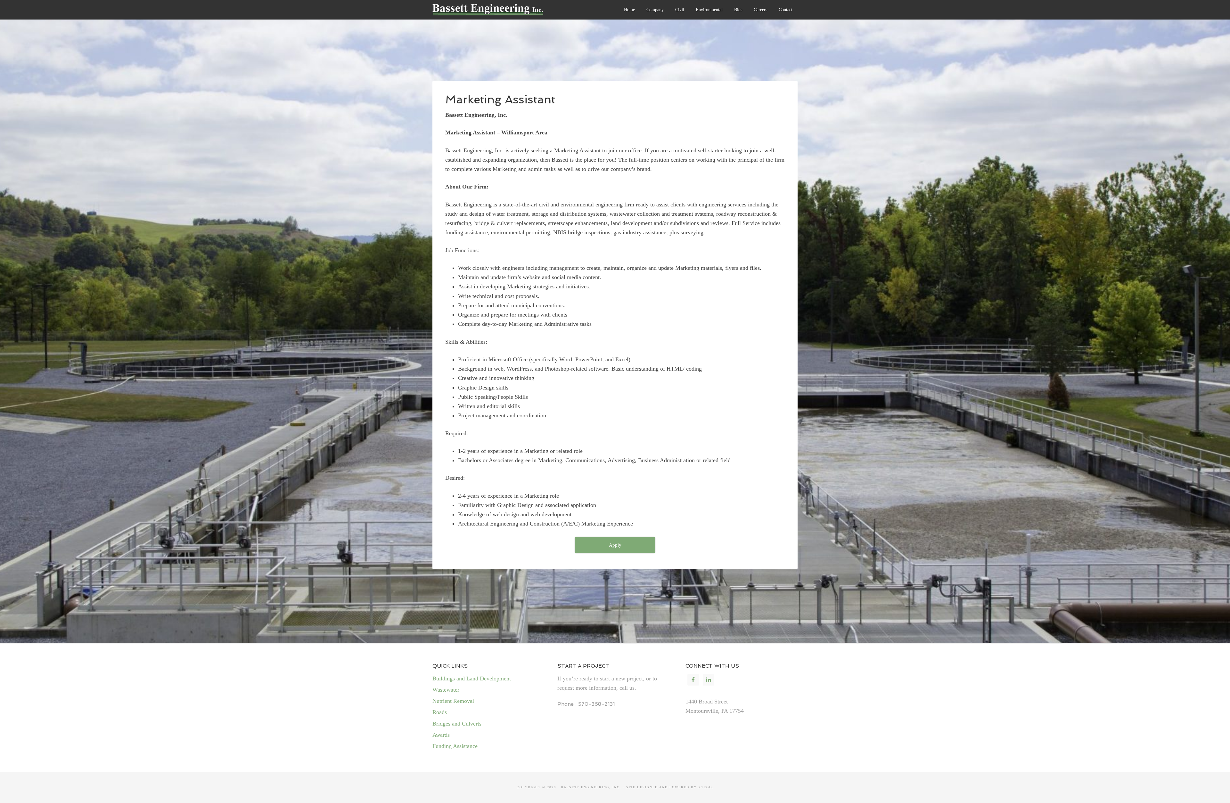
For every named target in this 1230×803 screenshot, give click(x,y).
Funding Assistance (455, 746)
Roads (439, 712)
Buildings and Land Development (471, 678)
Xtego (705, 787)
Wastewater (445, 690)
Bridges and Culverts (456, 723)
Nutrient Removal (453, 701)
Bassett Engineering (504, 12)
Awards (441, 735)
